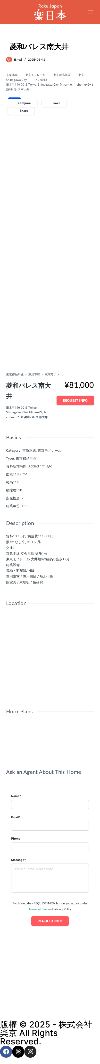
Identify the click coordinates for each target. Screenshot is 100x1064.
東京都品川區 (62, 75)
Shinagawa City (16, 80)
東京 (81, 75)
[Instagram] (30, 1052)
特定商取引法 (50, 1009)
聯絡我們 (50, 980)
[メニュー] (90, 12)
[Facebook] (6, 1052)
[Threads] (18, 1052)
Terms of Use (38, 909)
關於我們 (50, 970)
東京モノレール (35, 75)
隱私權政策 (50, 999)
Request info (75, 400)
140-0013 (40, 80)
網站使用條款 (50, 989)
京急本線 (12, 75)
